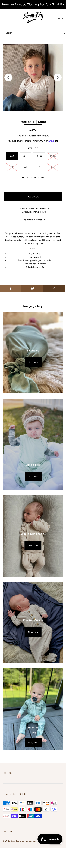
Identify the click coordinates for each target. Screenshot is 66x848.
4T (25, 167)
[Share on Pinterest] (54, 288)
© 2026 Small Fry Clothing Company (20, 841)
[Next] (58, 77)
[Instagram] (11, 832)
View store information (34, 220)
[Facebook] (5, 832)
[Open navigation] (10, 17)
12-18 (39, 156)
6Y (39, 167)
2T (12, 167)
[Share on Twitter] (32, 288)
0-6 (12, 156)
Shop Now (33, 362)
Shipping (21, 136)
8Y (52, 167)
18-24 (53, 156)
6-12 (25, 156)
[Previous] (8, 77)
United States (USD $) (15, 794)
